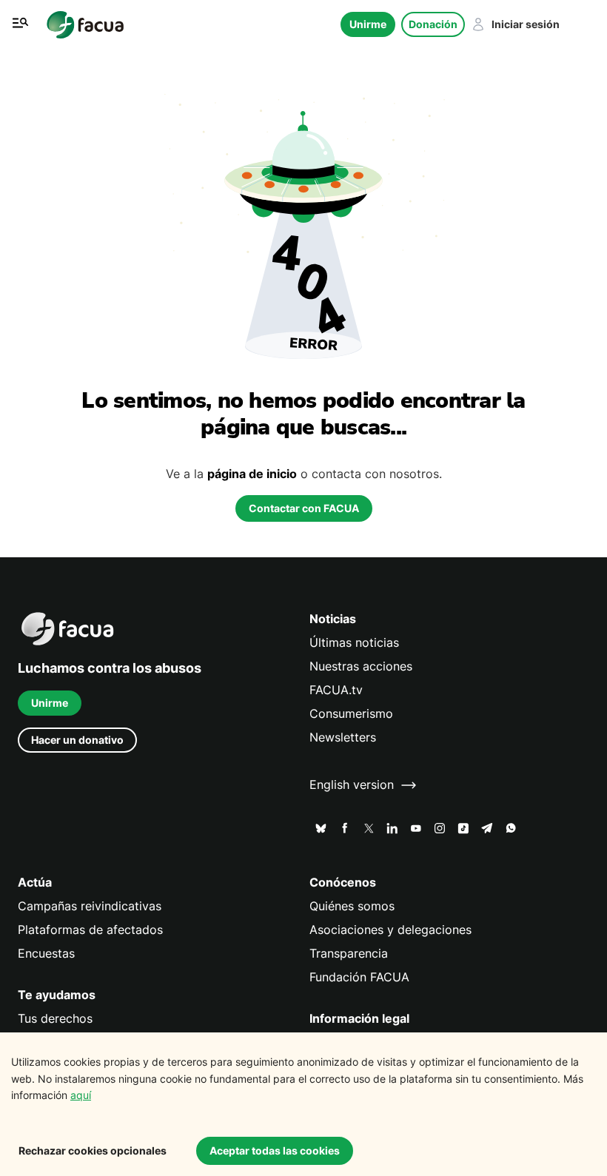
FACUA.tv (336, 690)
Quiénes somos (352, 906)
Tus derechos (55, 1019)
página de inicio (252, 474)
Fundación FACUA (359, 977)
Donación (433, 24)
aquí (80, 1095)
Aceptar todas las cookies (274, 1150)
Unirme (367, 24)
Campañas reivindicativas (89, 906)
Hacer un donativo (77, 739)
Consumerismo (351, 714)
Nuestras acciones (360, 666)
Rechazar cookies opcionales (93, 1150)
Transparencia (348, 954)
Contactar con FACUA (304, 508)
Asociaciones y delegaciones (390, 930)
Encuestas (46, 954)
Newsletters (342, 737)
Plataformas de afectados (90, 930)
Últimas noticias (354, 643)
